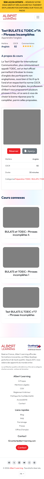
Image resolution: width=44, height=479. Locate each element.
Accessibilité (22, 400)
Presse (22, 426)
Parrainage (22, 422)
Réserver (13, 151)
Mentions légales (22, 385)
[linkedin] (19, 463)
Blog (22, 414)
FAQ (22, 418)
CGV (22, 388)
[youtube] (24, 463)
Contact (22, 403)
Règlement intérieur (22, 392)
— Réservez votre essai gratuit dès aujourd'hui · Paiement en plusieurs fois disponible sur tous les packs (22, 6)
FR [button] (21, 474)
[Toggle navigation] (38, 17)
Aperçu (31, 151)
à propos (22, 381)
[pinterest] (34, 463)
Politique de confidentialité (22, 396)
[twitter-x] (14, 463)
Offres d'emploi (22, 429)
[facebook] (9, 463)
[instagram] (29, 463)
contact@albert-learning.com (23, 441)
